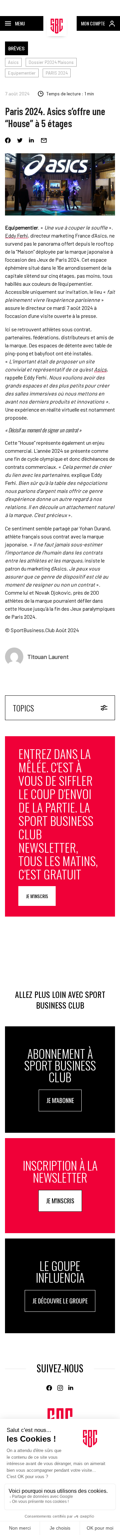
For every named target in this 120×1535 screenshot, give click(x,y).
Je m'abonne (60, 1100)
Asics (13, 62)
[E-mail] (44, 140)
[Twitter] (20, 140)
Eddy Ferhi (16, 235)
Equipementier (22, 73)
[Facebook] (8, 140)
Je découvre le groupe (60, 1300)
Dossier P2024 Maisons (51, 62)
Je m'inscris (37, 896)
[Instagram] (60, 1388)
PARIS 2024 (57, 73)
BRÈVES (16, 48)
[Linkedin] (32, 140)
